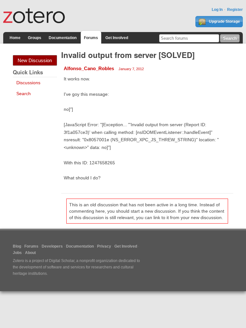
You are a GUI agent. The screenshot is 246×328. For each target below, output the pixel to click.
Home (15, 38)
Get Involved (116, 38)
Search (23, 93)
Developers (52, 246)
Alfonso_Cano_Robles (89, 68)
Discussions (28, 82)
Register (235, 9)
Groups (34, 38)
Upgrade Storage (224, 21)
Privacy (104, 246)
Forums (91, 38)
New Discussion (35, 60)
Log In (217, 9)
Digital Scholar (61, 260)
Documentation (63, 38)
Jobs (17, 252)
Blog (17, 246)
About (30, 252)
